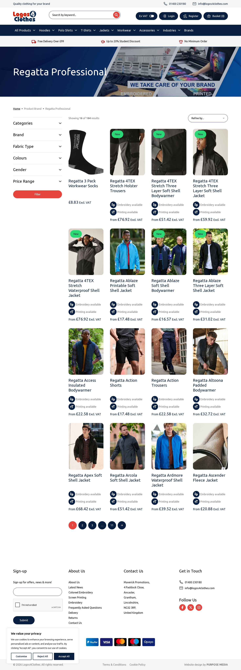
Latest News (76, 587)
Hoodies (44, 30)
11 (111, 525)
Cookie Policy (137, 664)
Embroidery (75, 602)
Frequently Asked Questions (85, 607)
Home (16, 108)
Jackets (104, 30)
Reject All (43, 656)
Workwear (124, 30)
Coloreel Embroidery (81, 592)
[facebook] (182, 607)
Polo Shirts (65, 30)
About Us (74, 582)
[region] (43, 645)
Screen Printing (77, 597)
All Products (23, 30)
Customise (21, 656)
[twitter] (190, 607)
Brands (188, 30)
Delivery (73, 612)
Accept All (64, 656)
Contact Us (75, 622)
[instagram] (199, 607)
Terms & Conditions (114, 664)
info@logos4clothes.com (200, 588)
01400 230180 (193, 582)
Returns (73, 617)
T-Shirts (86, 30)
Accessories (147, 30)
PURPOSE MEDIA (217, 664)
